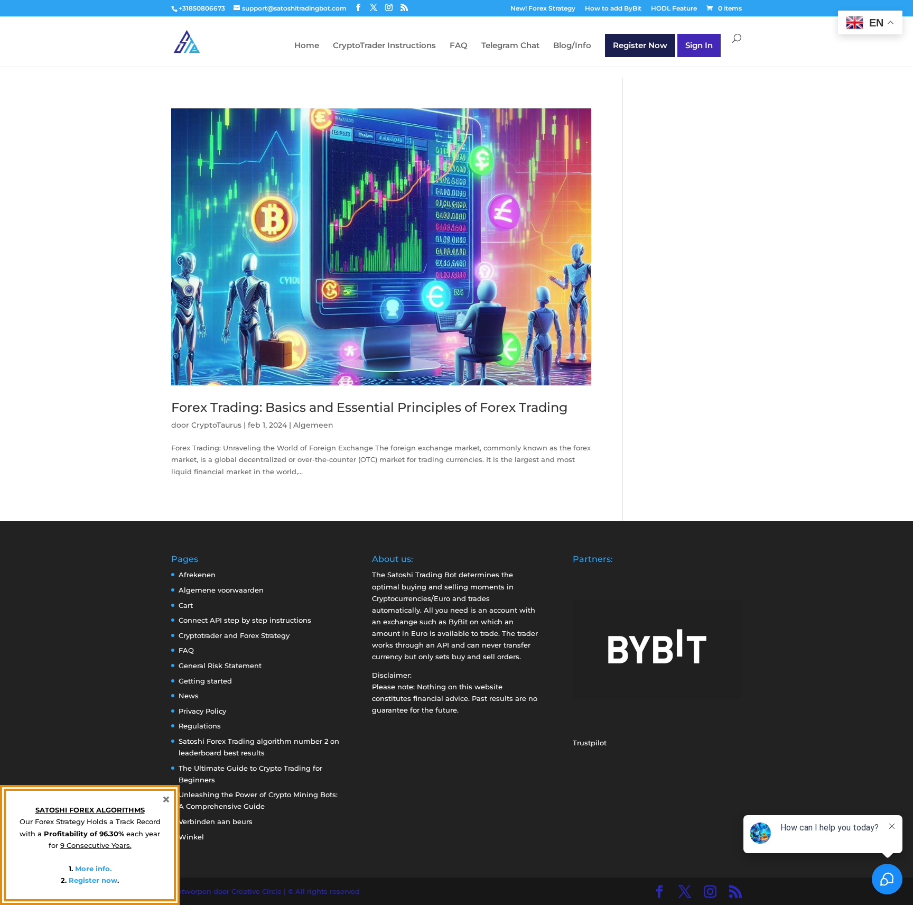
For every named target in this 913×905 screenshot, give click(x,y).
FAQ (459, 46)
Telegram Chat (510, 46)
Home (306, 46)
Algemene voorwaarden (221, 590)
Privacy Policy (202, 711)
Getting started (205, 681)
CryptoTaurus (216, 425)
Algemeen (313, 425)
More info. (93, 868)
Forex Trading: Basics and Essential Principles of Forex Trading (369, 407)
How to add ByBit (613, 8)
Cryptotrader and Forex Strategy (234, 635)
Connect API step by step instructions (245, 620)
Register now (93, 880)
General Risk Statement (220, 665)
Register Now (640, 45)
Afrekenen (197, 574)
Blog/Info (572, 46)
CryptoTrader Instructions (384, 46)
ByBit (458, 621)
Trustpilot (590, 742)
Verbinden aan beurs (216, 821)
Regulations (200, 726)
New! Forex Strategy (542, 8)
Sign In (699, 45)
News (189, 695)
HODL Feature (674, 8)
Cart (186, 605)
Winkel (191, 837)
